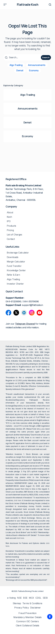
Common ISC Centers (27, 621)
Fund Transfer (14, 266)
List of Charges (14, 234)
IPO (9, 221)
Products (11, 225)
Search (46, 57)
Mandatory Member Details (27, 617)
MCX (31, 598)
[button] (5, 4)
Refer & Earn (13, 274)
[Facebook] (8, 313)
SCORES (18, 380)
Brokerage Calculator (18, 252)
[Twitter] (16, 313)
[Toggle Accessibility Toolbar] (50, 617)
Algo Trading (16, 65)
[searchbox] (22, 57)
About (10, 212)
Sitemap (17, 603)
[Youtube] (39, 313)
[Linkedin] (24, 313)
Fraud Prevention (27, 613)
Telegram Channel (25, 323)
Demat (19, 70)
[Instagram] (32, 313)
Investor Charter (15, 283)
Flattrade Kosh (27, 4)
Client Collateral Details (27, 625)
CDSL (38, 598)
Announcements (36, 65)
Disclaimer (35, 607)
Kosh (9, 217)
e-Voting (11, 598)
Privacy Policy (21, 607)
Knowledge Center (16, 270)
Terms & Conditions (32, 603)
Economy (34, 70)
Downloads (12, 257)
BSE (25, 598)
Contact (11, 239)
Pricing (10, 230)
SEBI (45, 598)
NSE (19, 598)
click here (17, 500)
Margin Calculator (16, 261)
